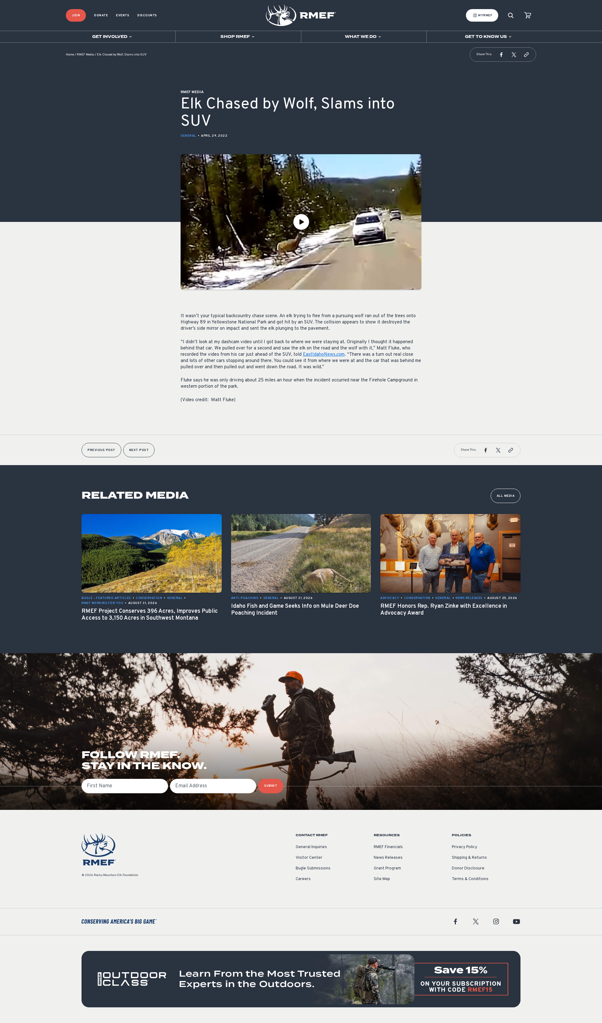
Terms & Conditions (470, 879)
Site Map (382, 879)
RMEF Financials (388, 847)
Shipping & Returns (469, 857)
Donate (101, 15)
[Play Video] (301, 222)
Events (122, 15)
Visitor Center (309, 857)
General (188, 136)
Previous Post (101, 450)
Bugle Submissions (313, 868)
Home (70, 55)
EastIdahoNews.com (324, 355)
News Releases (388, 857)
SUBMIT (270, 786)
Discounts (147, 15)
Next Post (139, 450)
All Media (506, 496)
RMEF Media (85, 55)
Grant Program (387, 868)
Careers (303, 879)
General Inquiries (311, 847)
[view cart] (527, 15)
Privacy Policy (464, 847)
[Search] (510, 15)
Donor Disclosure (468, 868)
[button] (501, 54)
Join (76, 15)
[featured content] (301, 979)
